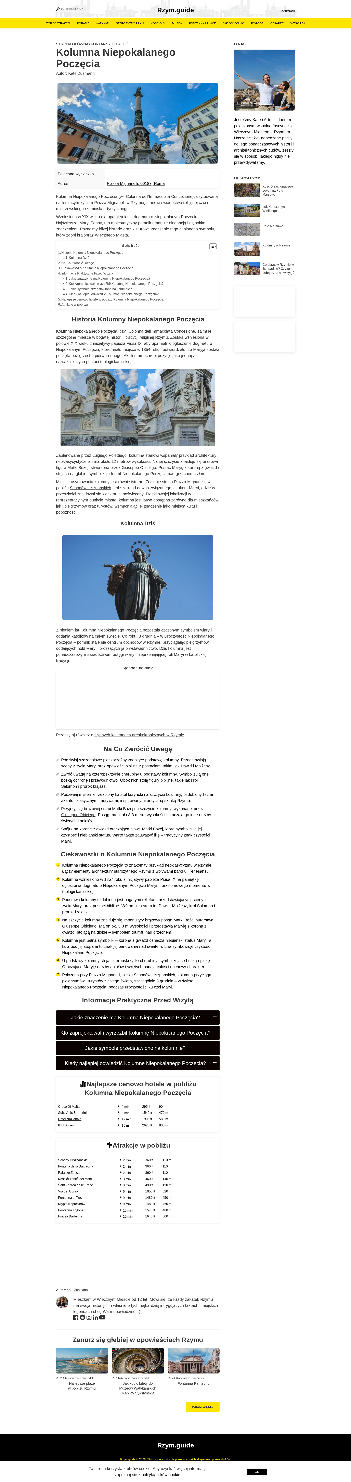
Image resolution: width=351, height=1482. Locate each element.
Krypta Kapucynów (71, 1204)
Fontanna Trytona (70, 1210)
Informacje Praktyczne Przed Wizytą (87, 273)
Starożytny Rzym (130, 23)
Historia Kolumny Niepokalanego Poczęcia (92, 252)
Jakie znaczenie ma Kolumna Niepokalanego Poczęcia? (109, 278)
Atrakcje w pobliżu (74, 304)
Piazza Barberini (70, 1216)
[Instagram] (89, 1318)
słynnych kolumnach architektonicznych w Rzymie (139, 735)
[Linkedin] (95, 1318)
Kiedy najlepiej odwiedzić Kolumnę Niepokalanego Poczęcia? (114, 294)
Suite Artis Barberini (72, 1112)
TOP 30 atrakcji (58, 23)
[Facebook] (75, 1318)
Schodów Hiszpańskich (90, 488)
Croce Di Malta (69, 1106)
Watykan (102, 23)
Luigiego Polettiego (109, 455)
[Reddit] (82, 1318)
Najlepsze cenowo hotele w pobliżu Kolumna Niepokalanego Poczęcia (112, 299)
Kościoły (158, 23)
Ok (257, 1471)
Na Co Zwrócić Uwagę (77, 263)
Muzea (177, 23)
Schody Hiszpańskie (73, 1160)
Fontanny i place (202, 23)
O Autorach (288, 10)
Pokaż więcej (202, 1406)
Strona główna (72, 44)
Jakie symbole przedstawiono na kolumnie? (100, 289)
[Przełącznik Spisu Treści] (211, 246)
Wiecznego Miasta (111, 235)
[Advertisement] (138, 700)
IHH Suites (66, 1125)
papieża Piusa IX (126, 343)
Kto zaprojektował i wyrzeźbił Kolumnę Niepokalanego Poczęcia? (116, 283)
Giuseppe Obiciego (78, 815)
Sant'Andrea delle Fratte (75, 1185)
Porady (83, 23)
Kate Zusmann (81, 73)
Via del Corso (68, 1191)
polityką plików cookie (161, 1474)
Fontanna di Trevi (70, 1197)
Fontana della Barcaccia (75, 1166)
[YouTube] (102, 1318)
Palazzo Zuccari (69, 1172)
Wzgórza (297, 23)
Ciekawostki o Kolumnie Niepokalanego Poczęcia (97, 268)
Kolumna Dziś (79, 257)
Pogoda (257, 23)
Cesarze (277, 23)
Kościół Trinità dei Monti (75, 1179)
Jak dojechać (233, 23)
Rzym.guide (175, 10)
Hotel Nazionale (69, 1119)
